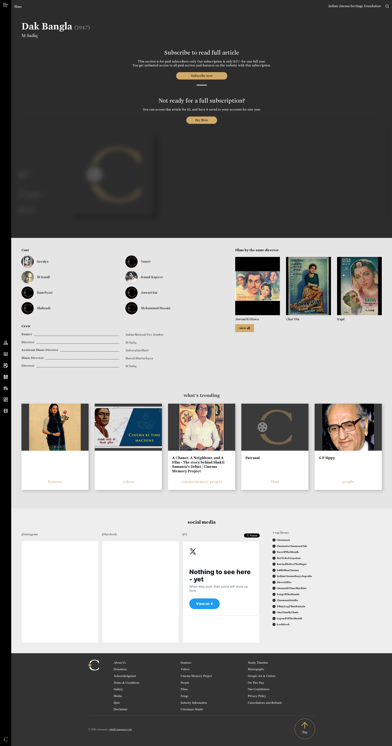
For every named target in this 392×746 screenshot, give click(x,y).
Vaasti (145, 261)
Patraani (252, 458)
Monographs (256, 669)
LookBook (283, 624)
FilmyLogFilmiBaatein (291, 606)
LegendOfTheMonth (289, 618)
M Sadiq (29, 35)
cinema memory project (201, 481)
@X (184, 534)
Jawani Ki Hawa (247, 319)
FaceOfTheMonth (288, 551)
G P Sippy (327, 458)
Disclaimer (120, 709)
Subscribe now (202, 76)
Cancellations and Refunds (265, 702)
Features (186, 662)
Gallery (118, 689)
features (55, 481)
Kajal (341, 319)
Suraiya (42, 261)
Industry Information (194, 702)
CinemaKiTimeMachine (292, 588)
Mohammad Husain (155, 308)
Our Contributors (259, 689)
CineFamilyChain (287, 612)
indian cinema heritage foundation (355, 6)
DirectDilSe (284, 582)
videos (128, 481)
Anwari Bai (149, 293)
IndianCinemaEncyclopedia (294, 576)
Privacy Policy (257, 696)
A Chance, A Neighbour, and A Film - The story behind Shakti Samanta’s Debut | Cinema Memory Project (198, 464)
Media (118, 696)
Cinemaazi (283, 539)
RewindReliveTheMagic (292, 564)
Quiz (117, 702)
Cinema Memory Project (196, 676)
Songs (184, 696)
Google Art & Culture (262, 676)
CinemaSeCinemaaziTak (292, 546)
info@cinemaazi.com (120, 729)
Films (184, 689)
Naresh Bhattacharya (139, 358)
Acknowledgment (125, 676)
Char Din (292, 319)
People (185, 682)
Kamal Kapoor (152, 277)
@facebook (109, 534)
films (18, 6)
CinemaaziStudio (287, 600)
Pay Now (201, 120)
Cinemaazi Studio (192, 709)
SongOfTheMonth (288, 594)
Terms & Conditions (126, 682)
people (348, 481)
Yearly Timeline (258, 662)
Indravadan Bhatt (137, 350)
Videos (185, 669)
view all (244, 328)
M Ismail (43, 277)
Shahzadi (43, 308)
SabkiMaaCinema (288, 570)
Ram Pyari (44, 293)
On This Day (256, 682)
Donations (120, 669)
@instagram (29, 534)
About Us (120, 662)
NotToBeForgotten (289, 558)
